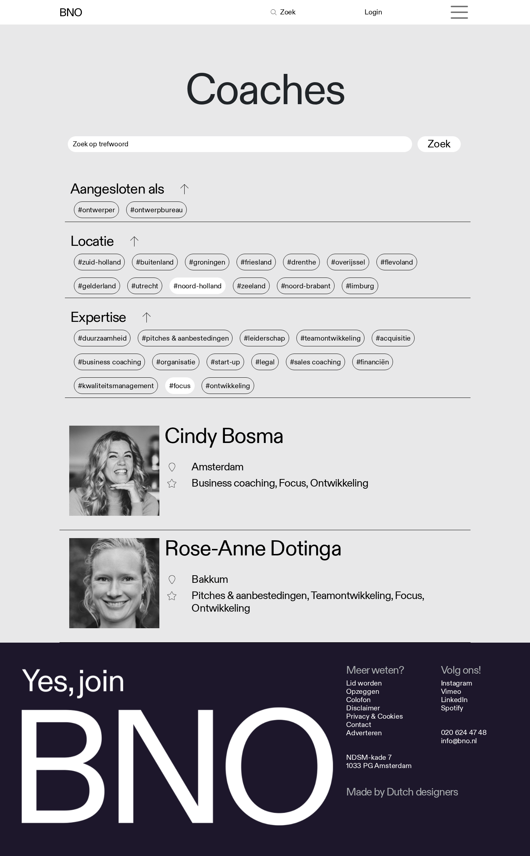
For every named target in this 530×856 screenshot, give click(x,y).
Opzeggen (362, 691)
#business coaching (109, 362)
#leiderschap (264, 338)
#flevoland (396, 262)
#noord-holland (197, 285)
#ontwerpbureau (156, 209)
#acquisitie (393, 338)
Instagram (456, 683)
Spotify (452, 708)
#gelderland (97, 285)
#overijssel (348, 262)
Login (373, 12)
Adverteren (364, 732)
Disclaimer (363, 708)
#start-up (225, 362)
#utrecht (144, 285)
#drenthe (301, 262)
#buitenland (155, 262)
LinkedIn (454, 699)
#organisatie (175, 362)
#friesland (256, 262)
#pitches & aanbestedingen (185, 338)
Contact (358, 724)
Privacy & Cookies (374, 716)
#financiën (372, 362)
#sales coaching (315, 362)
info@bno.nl (459, 740)
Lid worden (364, 683)
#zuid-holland (99, 262)
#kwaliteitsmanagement (116, 385)
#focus (180, 385)
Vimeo (451, 691)
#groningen (207, 262)
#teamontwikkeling (330, 338)
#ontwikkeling (228, 385)
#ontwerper (96, 209)
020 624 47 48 (464, 732)
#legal (265, 362)
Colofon (358, 699)
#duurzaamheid (102, 338)
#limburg (360, 285)
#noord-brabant (306, 285)
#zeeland (251, 285)
